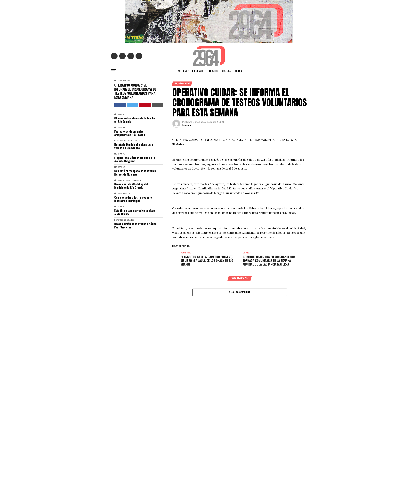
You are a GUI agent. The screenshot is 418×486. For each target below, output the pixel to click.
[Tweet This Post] (132, 105)
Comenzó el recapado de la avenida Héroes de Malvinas (135, 172)
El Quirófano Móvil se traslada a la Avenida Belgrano (134, 159)
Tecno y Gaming (133, 180)
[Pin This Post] (145, 105)
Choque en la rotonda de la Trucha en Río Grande (134, 119)
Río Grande (197, 71)
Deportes (212, 71)
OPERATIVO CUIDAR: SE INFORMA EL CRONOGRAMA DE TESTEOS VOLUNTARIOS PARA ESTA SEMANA (135, 91)
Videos (238, 71)
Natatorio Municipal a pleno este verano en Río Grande (133, 146)
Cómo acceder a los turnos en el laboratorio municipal (133, 199)
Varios (128, 81)
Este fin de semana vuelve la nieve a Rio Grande (134, 212)
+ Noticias (181, 71)
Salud (137, 141)
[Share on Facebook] (120, 105)
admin (188, 125)
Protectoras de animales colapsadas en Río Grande (129, 133)
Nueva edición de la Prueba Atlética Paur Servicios (135, 225)
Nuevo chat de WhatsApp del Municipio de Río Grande (131, 185)
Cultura (226, 71)
